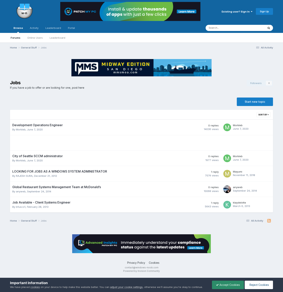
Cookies (154, 262)
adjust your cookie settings (126, 287)
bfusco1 (20, 206)
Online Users (35, 37)
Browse (18, 27)
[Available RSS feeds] (269, 221)
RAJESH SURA (24, 175)
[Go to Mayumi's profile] (227, 174)
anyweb (21, 191)
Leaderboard (57, 37)
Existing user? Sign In (236, 11)
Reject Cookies (259, 284)
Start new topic (255, 101)
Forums (15, 37)
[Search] (269, 28)
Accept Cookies (229, 284)
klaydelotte (239, 202)
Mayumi (237, 171)
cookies (35, 287)
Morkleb (21, 129)
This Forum (253, 27)
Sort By (263, 114)
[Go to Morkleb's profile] (227, 127)
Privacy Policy (136, 262)
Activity (34, 27)
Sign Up (264, 11)
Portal (71, 27)
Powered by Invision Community (141, 270)
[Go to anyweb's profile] (227, 189)
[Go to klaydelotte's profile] (227, 205)
